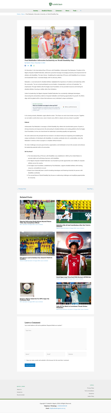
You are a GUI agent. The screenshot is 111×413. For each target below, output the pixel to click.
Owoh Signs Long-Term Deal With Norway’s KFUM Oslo (73, 277)
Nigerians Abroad (59, 228)
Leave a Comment (39, 224)
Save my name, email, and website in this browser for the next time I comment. (47, 360)
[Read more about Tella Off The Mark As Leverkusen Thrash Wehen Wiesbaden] (73, 293)
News (32, 63)
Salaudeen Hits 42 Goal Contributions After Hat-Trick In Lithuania (73, 225)
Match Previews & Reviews (62, 309)
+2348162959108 (62, 406)
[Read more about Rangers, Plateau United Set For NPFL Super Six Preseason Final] (27, 289)
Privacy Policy (90, 388)
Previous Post (21, 189)
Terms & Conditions (89, 390)
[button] (38, 11)
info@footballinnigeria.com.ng (57, 408)
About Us (19, 389)
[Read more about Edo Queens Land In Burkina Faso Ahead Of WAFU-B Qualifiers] (37, 243)
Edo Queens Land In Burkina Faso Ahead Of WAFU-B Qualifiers (36, 258)
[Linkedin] (31, 65)
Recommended (20, 395)
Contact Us (19, 392)
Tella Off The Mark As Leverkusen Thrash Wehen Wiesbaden (71, 306)
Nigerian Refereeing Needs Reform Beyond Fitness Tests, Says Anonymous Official (35, 222)
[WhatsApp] (34, 65)
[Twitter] (28, 65)
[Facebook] (25, 65)
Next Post (90, 189)
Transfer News (59, 278)
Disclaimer (91, 393)
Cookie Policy (91, 396)
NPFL (21, 224)
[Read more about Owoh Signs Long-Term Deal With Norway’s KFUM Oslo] (73, 253)
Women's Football (23, 260)
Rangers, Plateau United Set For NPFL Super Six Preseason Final (34, 299)
